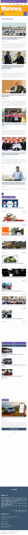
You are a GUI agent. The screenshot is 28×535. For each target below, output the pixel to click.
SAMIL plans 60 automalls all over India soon (14, 124)
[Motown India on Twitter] (14, 4)
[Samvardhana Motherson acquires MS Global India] (14, 86)
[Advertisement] (14, 333)
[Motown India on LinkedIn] (25, 4)
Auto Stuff (5, 400)
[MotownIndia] (14, 9)
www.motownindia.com (6, 504)
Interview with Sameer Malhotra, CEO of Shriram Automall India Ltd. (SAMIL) (13, 183)
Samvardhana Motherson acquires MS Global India (13, 95)
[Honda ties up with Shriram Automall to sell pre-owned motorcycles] (14, 144)
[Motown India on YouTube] (17, 4)
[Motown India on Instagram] (21, 4)
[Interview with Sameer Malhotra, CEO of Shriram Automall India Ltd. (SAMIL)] (14, 173)
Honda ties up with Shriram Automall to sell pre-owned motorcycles (14, 153)
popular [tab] (14, 345)
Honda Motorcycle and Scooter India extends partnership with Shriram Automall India (13, 67)
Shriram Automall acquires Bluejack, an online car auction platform (13, 38)
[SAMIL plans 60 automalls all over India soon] (14, 115)
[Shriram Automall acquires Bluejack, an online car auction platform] (14, 29)
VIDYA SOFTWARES (10, 533)
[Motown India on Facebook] (10, 4)
